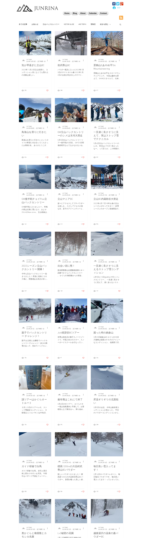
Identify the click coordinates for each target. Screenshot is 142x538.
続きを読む (104, 24)
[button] (103, 13)
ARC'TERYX (82, 24)
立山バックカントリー (51, 24)
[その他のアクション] (48, 60)
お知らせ (35, 24)
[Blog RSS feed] (121, 18)
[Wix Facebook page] (114, 3)
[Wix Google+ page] (121, 3)
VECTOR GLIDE (69, 24)
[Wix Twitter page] (117, 3)
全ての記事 (23, 24)
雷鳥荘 (93, 24)
